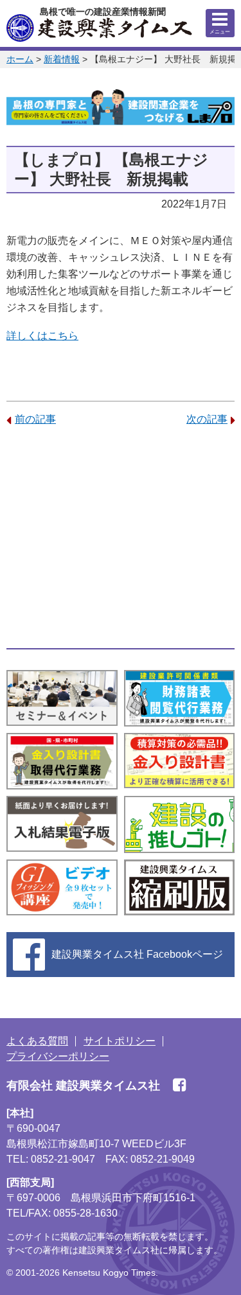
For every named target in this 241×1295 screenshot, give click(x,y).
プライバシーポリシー (57, 1056)
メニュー (220, 32)
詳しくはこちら (42, 335)
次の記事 (207, 419)
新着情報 (62, 59)
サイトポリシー (120, 1040)
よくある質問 (37, 1040)
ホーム (19, 59)
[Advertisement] (120, 538)
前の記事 (35, 419)
